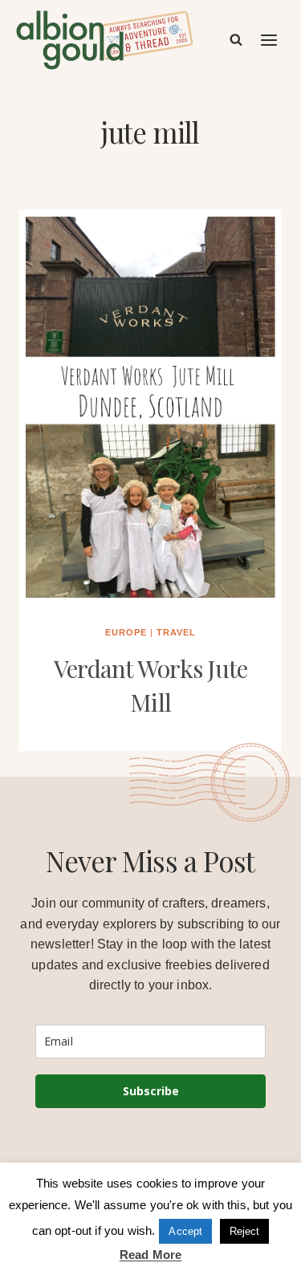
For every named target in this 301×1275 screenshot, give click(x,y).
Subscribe (151, 1090)
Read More (150, 1254)
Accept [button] (185, 1231)
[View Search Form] (236, 40)
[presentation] (150, 406)
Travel (176, 632)
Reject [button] (245, 1231)
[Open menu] (269, 40)
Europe (126, 632)
